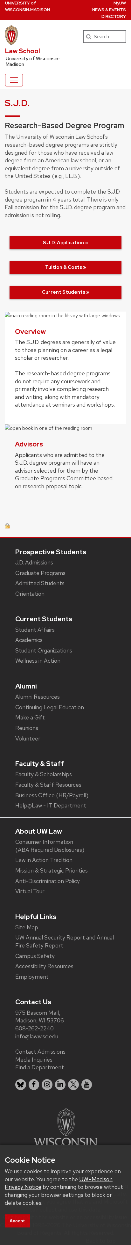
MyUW (120, 3)
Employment (32, 976)
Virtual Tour (30, 891)
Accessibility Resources (44, 966)
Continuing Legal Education (49, 707)
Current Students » (65, 292)
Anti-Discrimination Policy (47, 881)
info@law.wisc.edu (36, 1036)
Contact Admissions (40, 1051)
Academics (29, 640)
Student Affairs (35, 629)
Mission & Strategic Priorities (51, 870)
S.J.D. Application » (65, 242)
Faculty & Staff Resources (48, 784)
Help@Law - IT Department (50, 805)
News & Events (109, 9)
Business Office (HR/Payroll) (51, 795)
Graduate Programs (40, 573)
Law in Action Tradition (43, 860)
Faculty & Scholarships (43, 774)
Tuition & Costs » (65, 267)
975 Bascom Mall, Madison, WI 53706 (39, 1016)
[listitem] (20, 1084)
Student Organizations (43, 650)
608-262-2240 (34, 1028)
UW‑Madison (27, 6)
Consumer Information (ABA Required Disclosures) (49, 845)
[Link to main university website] (65, 1128)
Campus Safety (35, 956)
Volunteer (27, 738)
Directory (113, 16)
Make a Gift (30, 717)
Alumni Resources (37, 696)
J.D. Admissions (34, 562)
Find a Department (39, 1067)
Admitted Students (40, 583)
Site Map (26, 927)
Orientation (30, 593)
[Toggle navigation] (14, 80)
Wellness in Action (37, 660)
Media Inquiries (33, 1059)
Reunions (26, 728)
